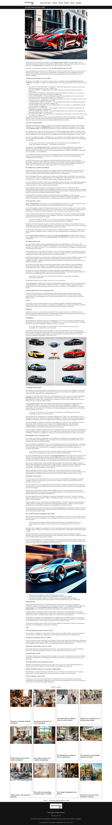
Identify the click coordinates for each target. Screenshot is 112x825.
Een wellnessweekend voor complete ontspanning (42, 759)
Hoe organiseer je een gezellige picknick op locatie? (90, 756)
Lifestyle (54, 3)
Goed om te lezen (45, 3)
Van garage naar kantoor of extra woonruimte (42, 722)
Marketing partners (56, 815)
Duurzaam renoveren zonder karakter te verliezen (89, 795)
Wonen (61, 3)
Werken (66, 3)
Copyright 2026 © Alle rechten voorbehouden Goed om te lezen (56, 822)
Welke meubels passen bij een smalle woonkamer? (20, 759)
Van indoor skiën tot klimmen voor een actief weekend (66, 719)
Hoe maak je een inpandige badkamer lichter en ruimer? (43, 793)
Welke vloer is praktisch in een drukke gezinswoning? (90, 719)
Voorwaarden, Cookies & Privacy (56, 812)
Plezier (72, 3)
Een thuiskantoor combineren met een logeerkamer (66, 756)
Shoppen (78, 3)
